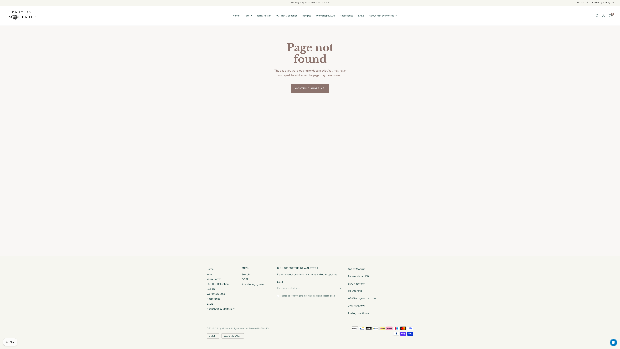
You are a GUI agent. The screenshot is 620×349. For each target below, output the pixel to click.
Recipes (306, 15)
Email (280, 281)
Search (246, 274)
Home (236, 15)
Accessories (346, 15)
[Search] (597, 16)
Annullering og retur (253, 284)
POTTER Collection (287, 15)
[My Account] (603, 16)
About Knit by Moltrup (381, 15)
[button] (613, 342)
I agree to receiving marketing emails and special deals (308, 295)
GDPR (245, 279)
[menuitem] (236, 15)
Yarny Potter (264, 15)
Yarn (246, 15)
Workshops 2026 (325, 15)
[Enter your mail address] (339, 288)
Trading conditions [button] (358, 313)
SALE (361, 15)
